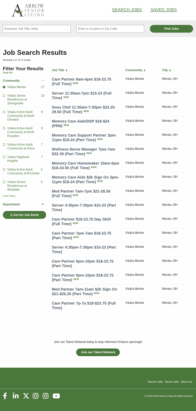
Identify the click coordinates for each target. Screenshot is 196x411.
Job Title (59, 70)
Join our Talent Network (98, 352)
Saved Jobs (163, 9)
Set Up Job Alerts (26, 215)
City (165, 70)
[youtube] (56, 396)
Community (11, 80)
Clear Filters (9, 196)
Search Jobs (127, 9)
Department (11, 204)
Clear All (7, 72)
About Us (186, 381)
